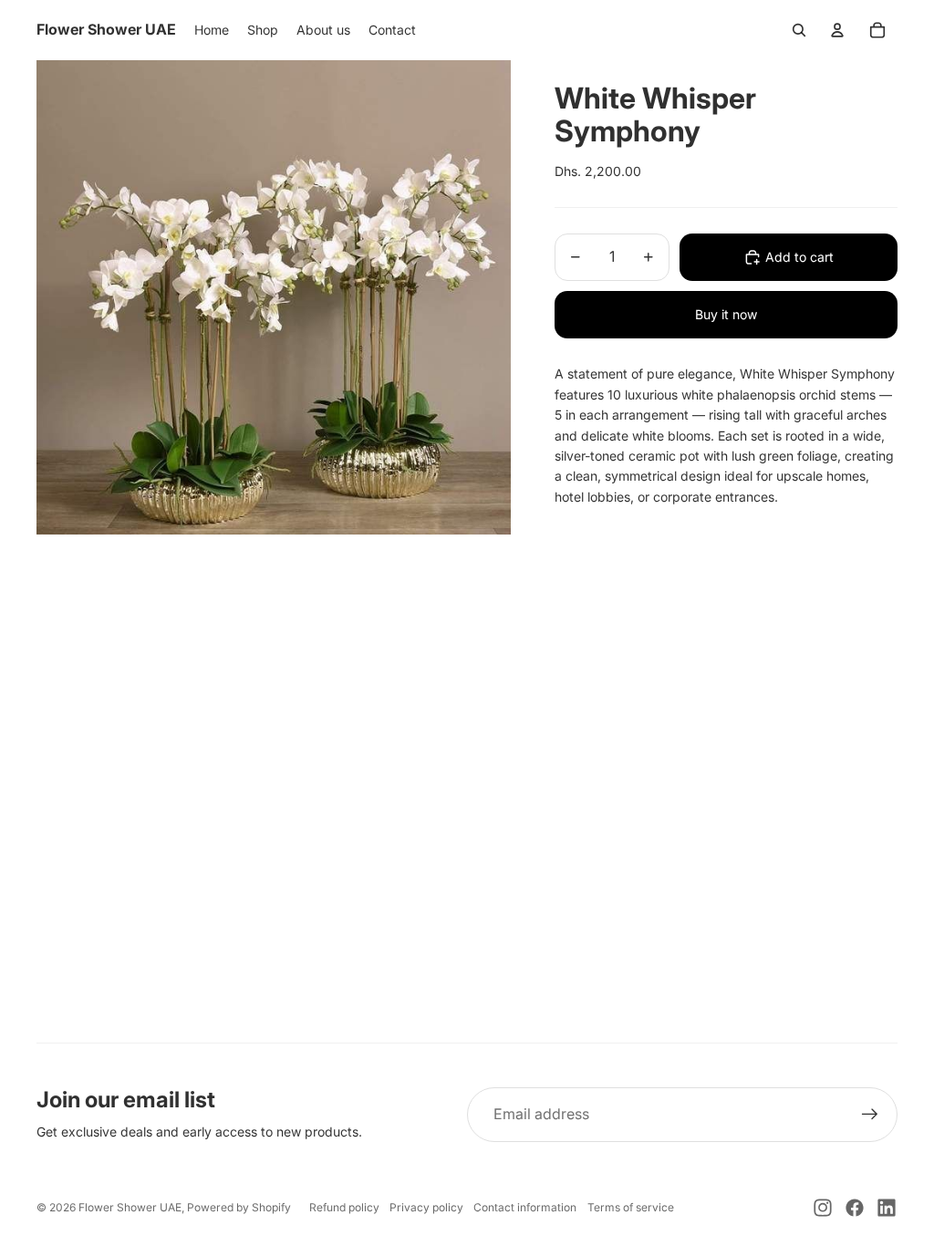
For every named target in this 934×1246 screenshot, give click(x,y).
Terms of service (630, 1207)
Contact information (524, 1207)
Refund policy (344, 1207)
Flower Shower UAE (130, 1207)
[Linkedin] (887, 1208)
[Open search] (799, 30)
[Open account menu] (837, 30)
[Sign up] (870, 1114)
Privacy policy (426, 1207)
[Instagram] (823, 1208)
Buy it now (726, 314)
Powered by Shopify (239, 1207)
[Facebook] (855, 1208)
